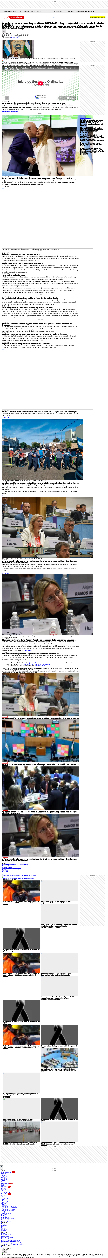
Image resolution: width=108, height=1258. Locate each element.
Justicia (4, 1176)
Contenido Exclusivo (7, 1218)
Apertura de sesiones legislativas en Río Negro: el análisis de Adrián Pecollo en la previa (40, 765)
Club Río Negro (70, 11)
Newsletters (7, 1183)
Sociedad (4, 1195)
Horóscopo (5, 1198)
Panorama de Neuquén (9, 1206)
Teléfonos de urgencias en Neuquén (12, 1244)
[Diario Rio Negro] (2, 1253)
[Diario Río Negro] (54, 17)
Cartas (4, 1212)
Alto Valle (4, 1225)
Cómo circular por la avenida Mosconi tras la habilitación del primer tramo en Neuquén (20, 1143)
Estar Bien (6, 1194)
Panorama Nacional (8, 1210)
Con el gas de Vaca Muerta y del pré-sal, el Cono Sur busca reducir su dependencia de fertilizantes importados (92, 137)
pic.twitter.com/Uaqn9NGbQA (41, 664)
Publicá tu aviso (6, 1235)
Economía (4, 1179)
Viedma (39, 11)
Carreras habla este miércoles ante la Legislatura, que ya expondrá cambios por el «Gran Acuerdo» (39, 812)
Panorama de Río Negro (9, 1207)
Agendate (5, 1186)
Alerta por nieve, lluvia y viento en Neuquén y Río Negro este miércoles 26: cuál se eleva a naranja (58, 1144)
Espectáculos (6, 1192)
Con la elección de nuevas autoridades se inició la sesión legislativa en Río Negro (40, 718)
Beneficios (4, 1247)
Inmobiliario (5, 1217)
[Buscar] (7, 17)
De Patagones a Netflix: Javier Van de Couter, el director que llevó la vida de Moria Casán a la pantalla (92, 151)
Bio (3, 1199)
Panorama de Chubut (8, 1209)
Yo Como (4, 1202)
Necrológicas (80, 11)
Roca (21, 11)
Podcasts (4, 1216)
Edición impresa (6, 1221)
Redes (3, 1185)
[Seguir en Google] (3, 61)
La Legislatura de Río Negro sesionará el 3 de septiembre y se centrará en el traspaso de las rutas (58, 1070)
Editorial (4, 1205)
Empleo (3, 1233)
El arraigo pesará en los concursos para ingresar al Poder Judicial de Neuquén (91, 130)
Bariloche (26, 11)
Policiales (4, 1214)
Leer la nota (6, 418)
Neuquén (15, 11)
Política (4, 22)
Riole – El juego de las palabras (10, 1240)
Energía (3, 1178)
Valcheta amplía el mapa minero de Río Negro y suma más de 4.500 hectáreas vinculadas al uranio (91, 123)
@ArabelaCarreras (35, 663)
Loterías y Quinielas (7, 1237)
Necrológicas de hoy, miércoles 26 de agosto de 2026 (91, 144)
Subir (4, 1251)
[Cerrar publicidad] (1, 1166)
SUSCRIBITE (97, 17)
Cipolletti (33, 11)
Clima (3, 1197)
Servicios (4, 1182)
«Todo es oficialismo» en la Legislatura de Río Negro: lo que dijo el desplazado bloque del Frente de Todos (39, 860)
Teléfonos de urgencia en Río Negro (12, 1243)
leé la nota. (29, 650)
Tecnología (5, 1201)
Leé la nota (5, 573)
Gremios (4, 1175)
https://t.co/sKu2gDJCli (24, 664)
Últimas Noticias (8, 1172)
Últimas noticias (7, 11)
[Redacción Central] (4, 30)
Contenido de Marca (7, 1220)
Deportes (4, 1188)
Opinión (3, 1203)
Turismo (3, 1180)
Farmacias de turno (7, 1239)
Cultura (3, 1189)
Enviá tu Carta (6, 1213)
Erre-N (4, 1191)
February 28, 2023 (39, 665)
